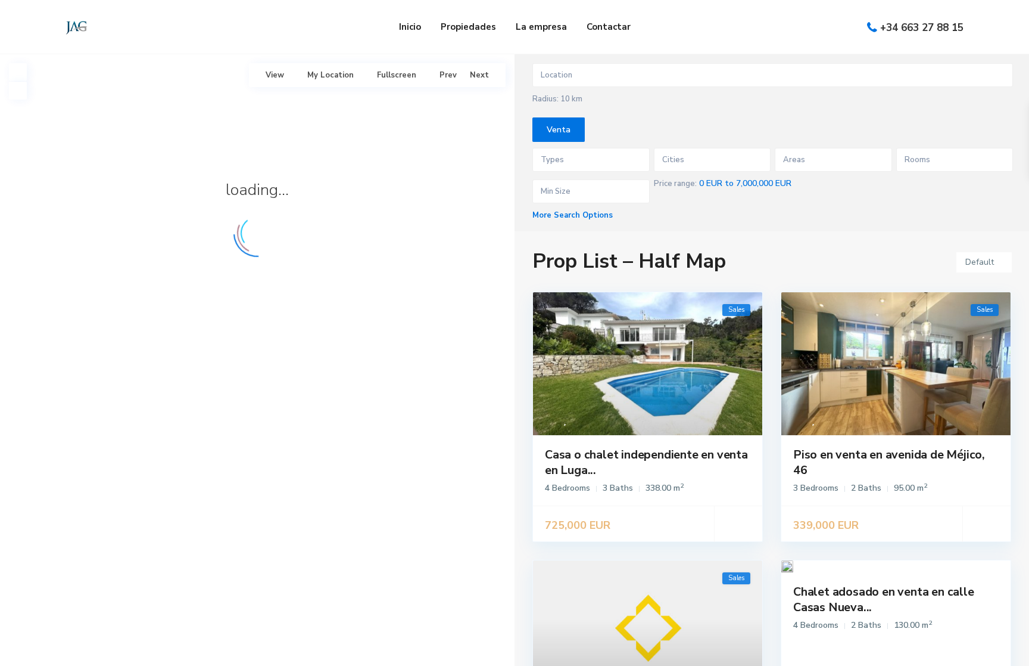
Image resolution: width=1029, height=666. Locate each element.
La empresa (541, 27)
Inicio (410, 27)
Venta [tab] (558, 129)
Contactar (609, 27)
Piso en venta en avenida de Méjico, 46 (889, 462)
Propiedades (468, 27)
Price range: (675, 183)
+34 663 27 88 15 (921, 28)
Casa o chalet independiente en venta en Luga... (646, 462)
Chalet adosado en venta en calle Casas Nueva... (883, 599)
